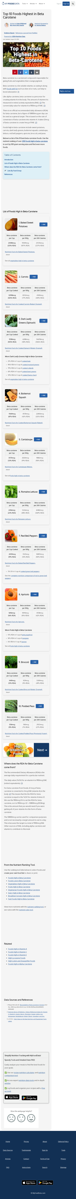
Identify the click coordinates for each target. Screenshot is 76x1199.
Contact (26, 1159)
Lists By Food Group (14, 171)
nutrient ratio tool (26, 910)
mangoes (25, 638)
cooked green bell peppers (29, 571)
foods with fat (12, 89)
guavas (24, 642)
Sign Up (66, 4)
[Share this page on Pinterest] (15, 72)
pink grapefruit (27, 635)
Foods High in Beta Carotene (19, 878)
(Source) (8, 254)
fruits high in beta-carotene (20, 476)
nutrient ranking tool (35, 907)
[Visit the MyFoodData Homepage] (11, 5)
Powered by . (14, 36)
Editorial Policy (63, 1142)
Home (8, 1142)
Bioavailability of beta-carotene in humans (32, 1005)
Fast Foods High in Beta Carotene (21, 899)
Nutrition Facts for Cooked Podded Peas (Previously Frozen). (26, 733)
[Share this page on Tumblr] (31, 72)
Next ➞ (42, 750)
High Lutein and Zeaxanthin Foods (21, 961)
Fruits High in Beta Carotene (19, 887)
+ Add (43, 224)
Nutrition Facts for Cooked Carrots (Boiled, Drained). (23, 304)
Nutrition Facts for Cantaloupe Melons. (18, 467)
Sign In (59, 4)
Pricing (26, 1142)
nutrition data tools (26, 1080)
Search (44, 1167)
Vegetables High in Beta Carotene (21, 884)
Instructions (26, 1167)
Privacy (63, 1159)
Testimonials (26, 1150)
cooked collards (27, 368)
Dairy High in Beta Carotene (19, 893)
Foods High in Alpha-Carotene (20, 964)
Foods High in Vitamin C (17, 952)
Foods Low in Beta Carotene (19, 881)
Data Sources (8, 1150)
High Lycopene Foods (16, 958)
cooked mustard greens (30, 365)
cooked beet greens (29, 372)
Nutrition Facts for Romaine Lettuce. (18, 519)
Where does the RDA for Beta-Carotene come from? (22, 167)
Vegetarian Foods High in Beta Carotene (24, 890)
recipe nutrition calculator (24, 1072)
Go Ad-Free (66, 91)
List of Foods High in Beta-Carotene (17, 163)
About (41, 4)
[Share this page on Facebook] (20, 72)
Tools (24, 4)
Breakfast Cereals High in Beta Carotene (24, 896)
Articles (32, 4)
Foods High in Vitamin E (17, 955)
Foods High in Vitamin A (17, 949)
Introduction (8, 160)
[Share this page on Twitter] (25, 72)
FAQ (7, 1167)
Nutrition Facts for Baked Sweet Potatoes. (20, 252)
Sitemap (63, 1167)
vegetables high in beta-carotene (22, 261)
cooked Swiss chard (29, 375)
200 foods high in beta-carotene (35, 141)
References (8, 174)
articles (7, 1083)
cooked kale (26, 361)
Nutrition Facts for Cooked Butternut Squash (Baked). (24, 423)
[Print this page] (37, 72)
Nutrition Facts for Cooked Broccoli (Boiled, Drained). (24, 689)
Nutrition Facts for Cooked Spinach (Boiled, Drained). (24, 348)
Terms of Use (44, 1159)
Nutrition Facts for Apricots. (15, 622)
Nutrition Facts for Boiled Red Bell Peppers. (20, 563)
